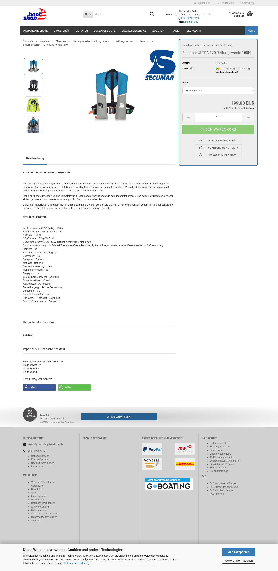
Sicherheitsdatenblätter (44, 517)
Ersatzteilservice (133, 30)
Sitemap (35, 520)
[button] (201, 3)
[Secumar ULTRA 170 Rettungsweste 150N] (111, 95)
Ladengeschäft (218, 443)
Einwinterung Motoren (222, 464)
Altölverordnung (40, 506)
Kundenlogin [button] (226, 3)
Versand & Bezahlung (43, 482)
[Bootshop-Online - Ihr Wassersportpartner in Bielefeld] (50, 14)
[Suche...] (152, 14)
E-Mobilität (61, 30)
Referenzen (216, 450)
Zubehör (158, 30)
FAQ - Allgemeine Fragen (223, 483)
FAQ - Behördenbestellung (224, 487)
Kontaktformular (40, 459)
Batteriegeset (38, 510)
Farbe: (185, 82)
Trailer (175, 30)
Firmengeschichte (219, 446)
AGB (33, 492)
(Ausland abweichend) (227, 72)
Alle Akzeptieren (239, 552)
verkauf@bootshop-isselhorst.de (45, 444)
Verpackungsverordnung (44, 513)
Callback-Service (40, 456)
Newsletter (37, 489)
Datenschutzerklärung (76, 563)
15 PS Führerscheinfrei (222, 457)
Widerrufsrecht (39, 499)
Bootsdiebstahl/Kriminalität (225, 460)
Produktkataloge (219, 471)
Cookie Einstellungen (42, 463)
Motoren (81, 30)
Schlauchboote (104, 30)
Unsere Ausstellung (220, 453)
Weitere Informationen (239, 560)
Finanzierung (38, 496)
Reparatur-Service (219, 467)
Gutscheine (37, 485)
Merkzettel (249, 3)
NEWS (251, 30)
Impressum (37, 466)
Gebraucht (193, 30)
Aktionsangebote (35, 30)
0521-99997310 (190, 18)
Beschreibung (35, 158)
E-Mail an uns (190, 21)
